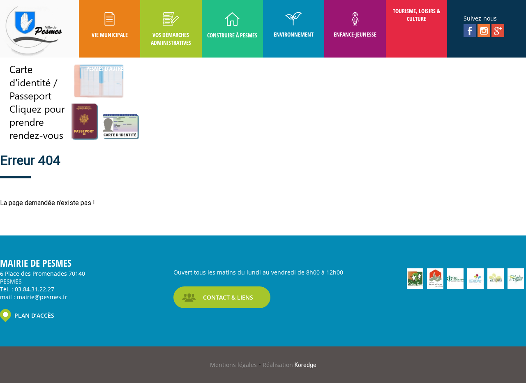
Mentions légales (234, 365)
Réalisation (289, 365)
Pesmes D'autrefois (109, 68)
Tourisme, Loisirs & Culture (416, 15)
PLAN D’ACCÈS (34, 315)
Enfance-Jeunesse (355, 34)
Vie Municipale (110, 35)
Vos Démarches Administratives (171, 38)
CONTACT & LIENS (228, 297)
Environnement (294, 34)
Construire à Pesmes (232, 35)
